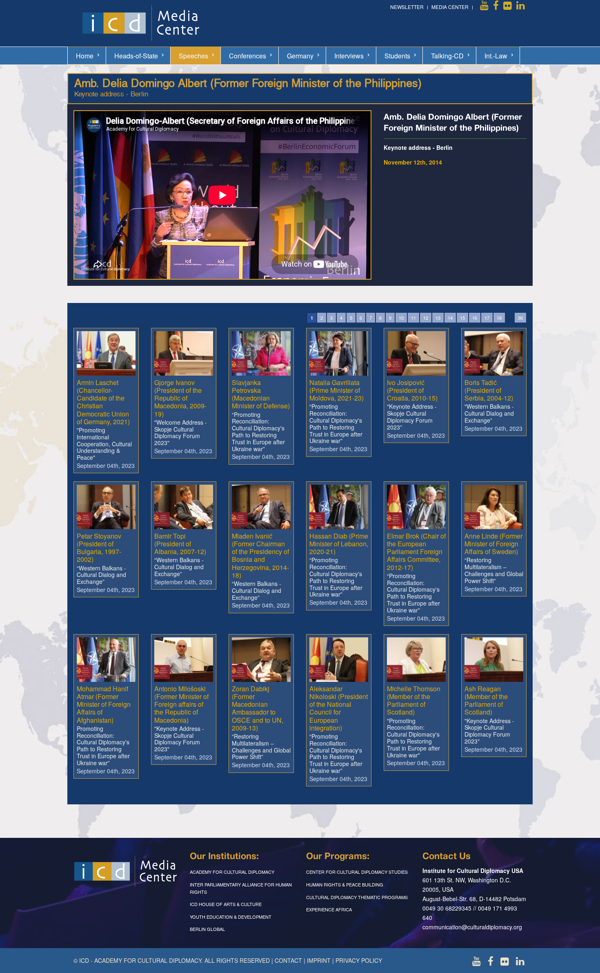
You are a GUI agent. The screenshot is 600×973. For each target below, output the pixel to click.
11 (413, 317)
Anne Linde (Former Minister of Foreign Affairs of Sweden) (493, 543)
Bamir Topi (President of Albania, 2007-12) (180, 543)
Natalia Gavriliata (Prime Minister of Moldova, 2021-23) (336, 390)
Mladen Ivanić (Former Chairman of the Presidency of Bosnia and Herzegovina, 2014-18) (260, 555)
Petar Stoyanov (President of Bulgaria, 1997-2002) (99, 547)
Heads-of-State (136, 55)
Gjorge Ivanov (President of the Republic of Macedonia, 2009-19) (180, 398)
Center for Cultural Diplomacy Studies (357, 871)
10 (401, 317)
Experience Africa (329, 909)
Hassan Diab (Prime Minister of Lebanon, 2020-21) (338, 543)
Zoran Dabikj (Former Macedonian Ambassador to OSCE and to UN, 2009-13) (257, 708)
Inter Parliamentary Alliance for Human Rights (241, 888)
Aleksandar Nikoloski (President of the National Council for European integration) (338, 708)
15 (462, 317)
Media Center (450, 6)
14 (450, 317)
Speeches (193, 55)
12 (425, 317)
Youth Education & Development (230, 916)
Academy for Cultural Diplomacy (232, 871)
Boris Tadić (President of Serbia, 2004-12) (488, 390)
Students (397, 55)
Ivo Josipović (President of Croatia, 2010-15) (412, 390)
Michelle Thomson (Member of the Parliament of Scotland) (413, 700)
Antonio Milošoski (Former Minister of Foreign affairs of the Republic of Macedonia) (181, 704)
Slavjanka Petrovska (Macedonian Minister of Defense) (261, 394)
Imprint (319, 960)
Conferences (247, 55)
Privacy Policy (359, 960)
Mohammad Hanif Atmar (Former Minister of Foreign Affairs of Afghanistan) (104, 704)
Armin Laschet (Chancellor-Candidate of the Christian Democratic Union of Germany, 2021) (103, 402)
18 (499, 317)
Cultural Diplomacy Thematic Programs (357, 897)
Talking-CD (447, 55)
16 (474, 317)
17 (486, 317)
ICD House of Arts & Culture (226, 904)
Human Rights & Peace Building (344, 884)
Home (84, 55)
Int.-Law (495, 55)
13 (438, 317)
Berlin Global (207, 929)
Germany (300, 55)
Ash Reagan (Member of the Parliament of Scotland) (486, 700)
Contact (288, 960)
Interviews (349, 55)
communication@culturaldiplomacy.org (472, 927)
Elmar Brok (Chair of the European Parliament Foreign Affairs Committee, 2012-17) (416, 551)
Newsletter (407, 6)
